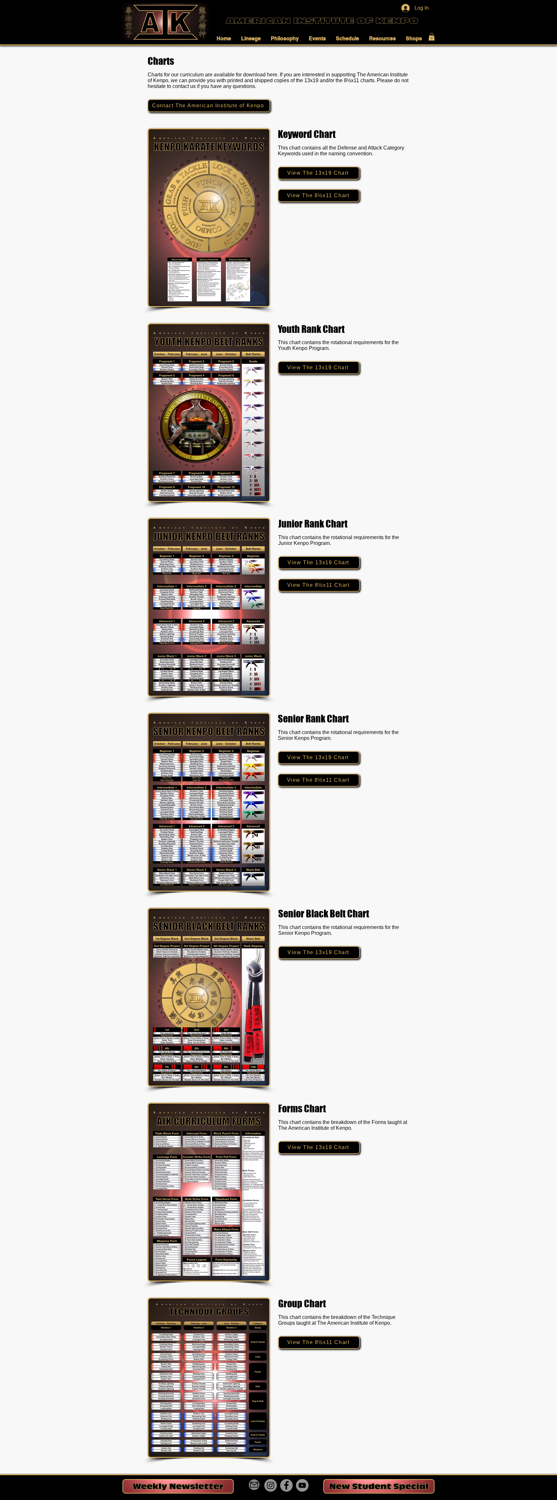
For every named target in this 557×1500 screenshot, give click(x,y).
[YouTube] (302, 1485)
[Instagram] (270, 1485)
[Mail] (254, 1484)
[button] (225, 38)
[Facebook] (286, 1485)
